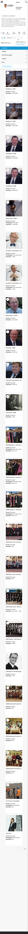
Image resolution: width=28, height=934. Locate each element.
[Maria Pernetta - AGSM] (14, 208)
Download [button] (8, 33)
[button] (14, 33)
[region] (14, 58)
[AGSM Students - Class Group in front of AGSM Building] (14, 629)
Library (18, 2)
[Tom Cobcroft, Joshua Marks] (14, 791)
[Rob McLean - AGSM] (14, 79)
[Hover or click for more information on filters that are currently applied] (25, 42)
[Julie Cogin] (14, 823)
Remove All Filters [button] (20, 44)
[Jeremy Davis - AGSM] (14, 402)
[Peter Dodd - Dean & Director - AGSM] (14, 370)
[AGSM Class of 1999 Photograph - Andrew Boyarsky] (14, 661)
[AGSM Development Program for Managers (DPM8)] (14, 694)
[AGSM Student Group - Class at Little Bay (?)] (14, 596)
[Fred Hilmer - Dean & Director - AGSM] (14, 240)
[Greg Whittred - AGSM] (14, 143)
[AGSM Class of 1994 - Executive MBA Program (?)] (14, 532)
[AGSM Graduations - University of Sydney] (14, 435)
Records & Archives (19, 8)
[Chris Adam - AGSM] (14, 338)
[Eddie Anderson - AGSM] (14, 305)
